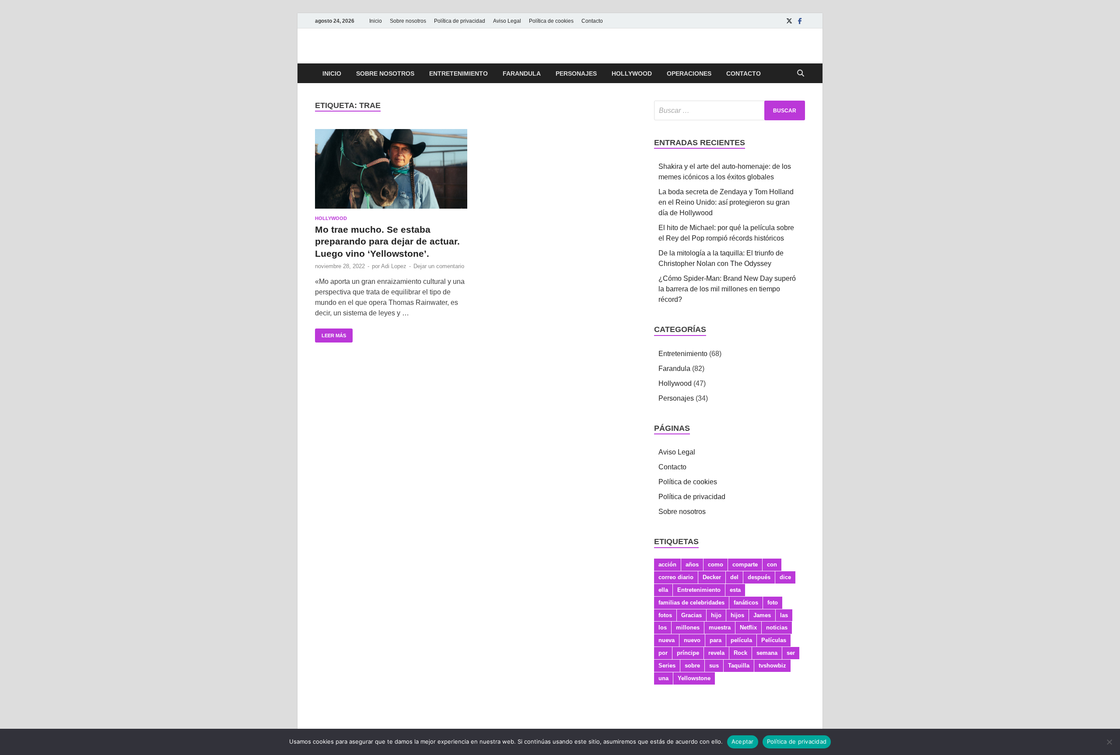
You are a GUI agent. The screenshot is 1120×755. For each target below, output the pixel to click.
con (772, 564)
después (759, 577)
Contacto (592, 21)
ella (663, 590)
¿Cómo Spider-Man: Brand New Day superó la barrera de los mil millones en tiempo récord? (727, 289)
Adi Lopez (393, 266)
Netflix (748, 627)
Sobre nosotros (408, 21)
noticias (777, 627)
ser (791, 653)
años (692, 564)
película (741, 640)
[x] (789, 20)
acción (667, 564)
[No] (1109, 742)
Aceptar (743, 741)
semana (766, 653)
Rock (740, 653)
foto (772, 602)
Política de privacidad (459, 21)
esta (735, 590)
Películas (773, 640)
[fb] (799, 20)
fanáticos (746, 602)
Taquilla (738, 665)
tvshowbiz (772, 665)
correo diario (675, 577)
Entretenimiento (458, 73)
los (662, 627)
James (762, 615)
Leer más (330, 333)
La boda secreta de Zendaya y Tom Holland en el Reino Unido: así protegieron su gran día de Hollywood (726, 202)
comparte (745, 564)
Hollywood (632, 73)
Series (667, 665)
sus (714, 665)
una (663, 678)
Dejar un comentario (438, 266)
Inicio (375, 21)
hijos (737, 615)
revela (716, 653)
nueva (666, 640)
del (734, 577)
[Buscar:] (729, 110)
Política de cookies (551, 21)
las (784, 615)
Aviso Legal (507, 21)
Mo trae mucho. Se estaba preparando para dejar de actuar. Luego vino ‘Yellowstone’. (387, 241)
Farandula (522, 73)
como (715, 564)
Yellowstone (694, 678)
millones (688, 627)
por (663, 653)
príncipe (688, 653)
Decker (712, 577)
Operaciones (689, 73)
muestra (720, 627)
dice (785, 577)
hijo (716, 615)
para (715, 640)
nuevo (692, 640)
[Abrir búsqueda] (800, 73)
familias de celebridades (691, 602)
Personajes (576, 73)
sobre (692, 665)
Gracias (691, 615)
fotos (665, 615)
